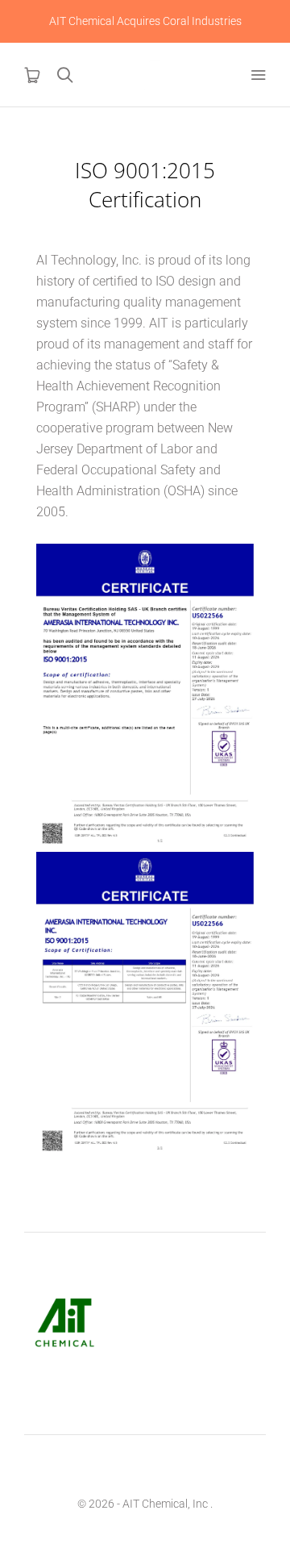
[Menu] (258, 75)
